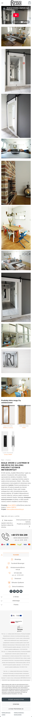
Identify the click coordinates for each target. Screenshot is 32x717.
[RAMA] (24, 414)
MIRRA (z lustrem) (8, 427)
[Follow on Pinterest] (17, 591)
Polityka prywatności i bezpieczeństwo (19, 713)
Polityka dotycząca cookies (6, 713)
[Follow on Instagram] (14, 591)
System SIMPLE (11, 507)
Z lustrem (8, 460)
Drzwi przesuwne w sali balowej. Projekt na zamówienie (23, 522)
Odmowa (16, 704)
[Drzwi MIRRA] (24, 63)
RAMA (24, 427)
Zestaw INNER (8, 454)
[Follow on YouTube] (20, 591)
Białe (2, 460)
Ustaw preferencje (16, 709)
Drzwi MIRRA (12, 505)
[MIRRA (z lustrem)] (8, 414)
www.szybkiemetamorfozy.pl (15, 509)
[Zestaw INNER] (8, 441)
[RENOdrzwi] (16, 3)
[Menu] (2, 3)
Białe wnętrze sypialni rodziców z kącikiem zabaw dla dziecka (7, 524)
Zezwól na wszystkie (16, 699)
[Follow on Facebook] (11, 591)
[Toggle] (1, 555)
